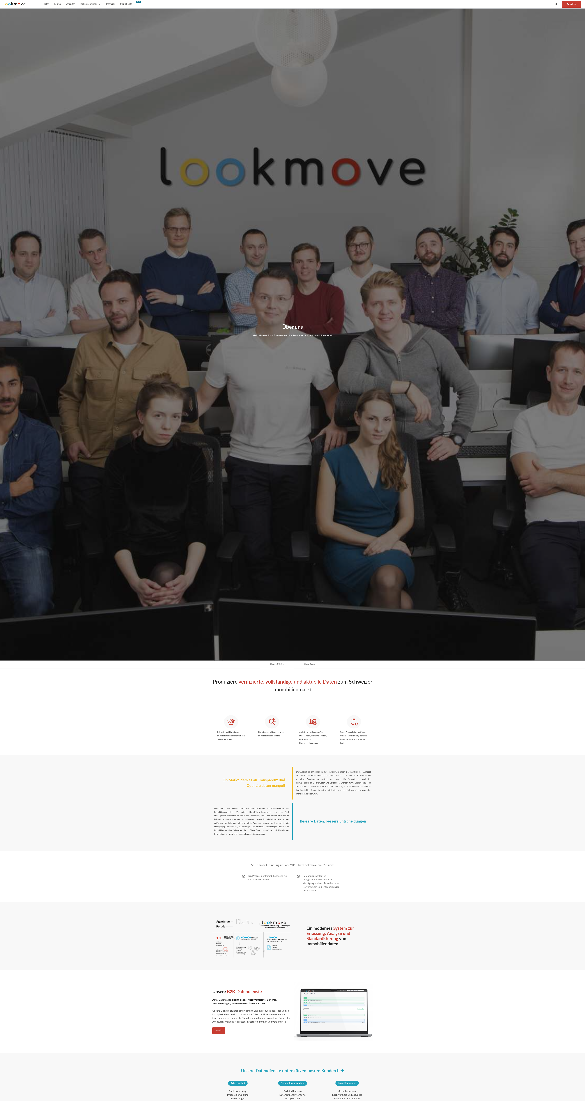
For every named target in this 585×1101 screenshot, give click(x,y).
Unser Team (309, 664)
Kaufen (57, 4)
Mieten (46, 4)
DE (556, 4)
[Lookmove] (15, 4)
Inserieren (110, 4)
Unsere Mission (277, 664)
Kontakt (218, 1030)
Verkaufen (70, 4)
